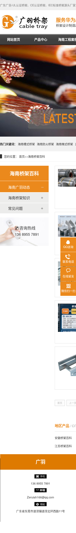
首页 (22, 156)
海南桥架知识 (19, 197)
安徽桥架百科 (63, 438)
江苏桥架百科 (63, 446)
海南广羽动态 (19, 187)
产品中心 (40, 39)
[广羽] (25, 22)
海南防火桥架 (45, 144)
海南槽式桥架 (26, 144)
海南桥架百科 (36, 156)
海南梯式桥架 (64, 144)
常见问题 (15, 208)
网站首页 (13, 39)
